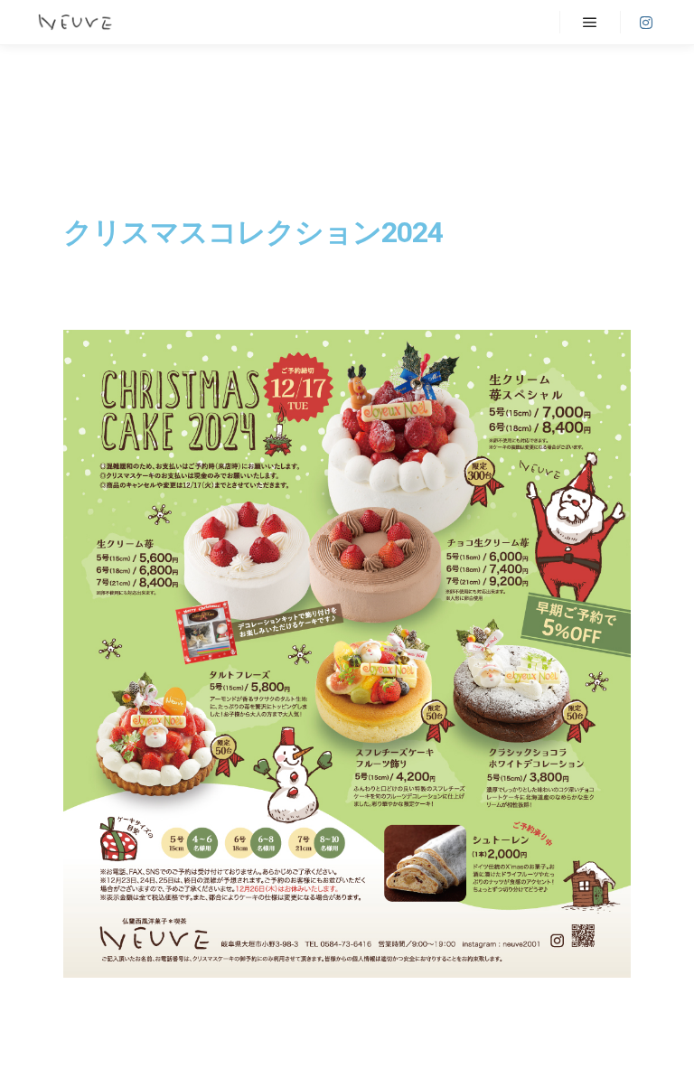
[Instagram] (646, 22)
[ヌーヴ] (74, 22)
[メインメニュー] (590, 22)
